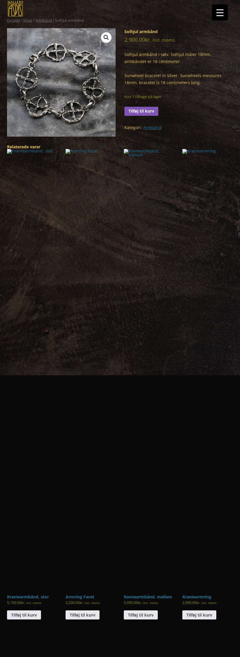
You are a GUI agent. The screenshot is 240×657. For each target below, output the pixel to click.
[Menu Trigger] (220, 12)
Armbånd (43, 20)
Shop (27, 20)
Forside (13, 20)
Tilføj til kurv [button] (24, 615)
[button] (106, 37)
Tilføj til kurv (141, 111)
